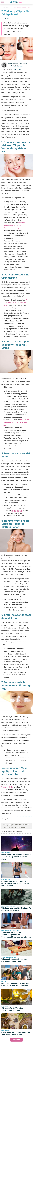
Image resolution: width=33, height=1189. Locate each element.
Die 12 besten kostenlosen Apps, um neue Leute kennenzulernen (15, 984)
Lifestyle (4, 981)
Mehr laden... (16, 1040)
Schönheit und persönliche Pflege (20, 7)
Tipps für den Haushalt (8, 957)
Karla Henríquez (18, 66)
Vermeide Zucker (7, 787)
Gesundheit (5, 1030)
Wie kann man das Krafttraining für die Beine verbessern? (16, 909)
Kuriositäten (5, 879)
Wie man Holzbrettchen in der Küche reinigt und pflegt (14, 960)
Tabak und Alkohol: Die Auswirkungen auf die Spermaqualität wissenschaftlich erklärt (15, 934)
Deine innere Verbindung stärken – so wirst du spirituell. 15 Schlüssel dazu (16, 857)
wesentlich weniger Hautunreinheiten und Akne (16, 422)
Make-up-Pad (17, 510)
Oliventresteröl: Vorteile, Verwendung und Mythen (12, 1009)
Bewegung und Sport (8, 906)
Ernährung (5, 1006)
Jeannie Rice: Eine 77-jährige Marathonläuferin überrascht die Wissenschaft (15, 883)
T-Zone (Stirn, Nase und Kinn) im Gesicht (15, 302)
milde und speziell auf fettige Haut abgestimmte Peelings (14, 225)
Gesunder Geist (6, 852)
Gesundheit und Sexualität (10, 930)
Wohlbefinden (5, 7)
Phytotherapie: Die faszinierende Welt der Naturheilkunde (15, 1033)
